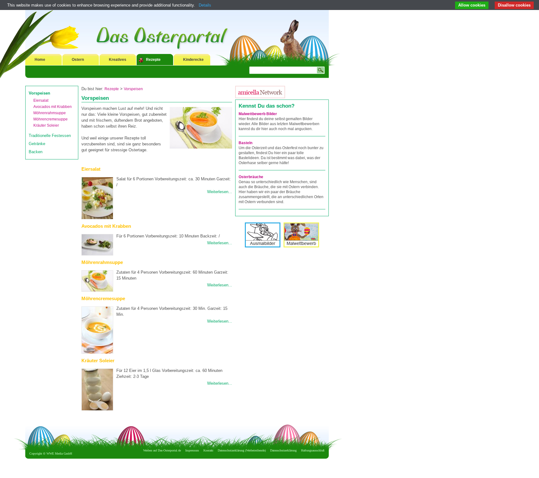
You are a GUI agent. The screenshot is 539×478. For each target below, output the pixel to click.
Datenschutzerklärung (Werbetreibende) (242, 450)
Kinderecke (193, 59)
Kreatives (117, 59)
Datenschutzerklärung (283, 450)
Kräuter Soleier (46, 125)
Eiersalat (40, 100)
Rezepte (153, 59)
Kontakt (208, 450)
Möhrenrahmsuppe (49, 113)
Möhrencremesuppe (50, 119)
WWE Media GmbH (59, 453)
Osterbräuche (251, 177)
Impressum (192, 450)
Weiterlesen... (219, 191)
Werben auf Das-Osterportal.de (162, 450)
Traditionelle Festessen (50, 135)
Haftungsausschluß (312, 450)
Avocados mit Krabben (52, 107)
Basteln (245, 143)
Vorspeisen (39, 93)
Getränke (37, 143)
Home (40, 59)
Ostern (78, 59)
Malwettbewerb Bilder (258, 114)
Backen (35, 151)
